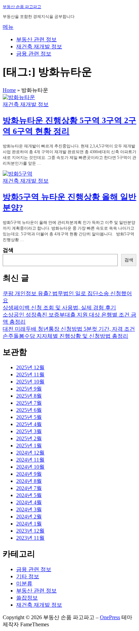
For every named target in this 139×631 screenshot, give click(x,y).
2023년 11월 (30, 538)
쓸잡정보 (27, 598)
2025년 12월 (30, 367)
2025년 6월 (29, 410)
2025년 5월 (29, 417)
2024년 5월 (29, 495)
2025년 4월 (29, 424)
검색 (8, 250)
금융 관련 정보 (33, 53)
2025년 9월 (29, 389)
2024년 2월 (29, 516)
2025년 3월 (29, 431)
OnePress (110, 617)
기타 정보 (27, 576)
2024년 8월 (29, 481)
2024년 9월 (29, 474)
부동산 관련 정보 (36, 39)
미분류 (24, 583)
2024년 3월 (29, 509)
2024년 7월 (29, 488)
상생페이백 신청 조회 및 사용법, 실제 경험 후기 (59, 307)
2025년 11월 (30, 374)
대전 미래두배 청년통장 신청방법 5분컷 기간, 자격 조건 (69, 329)
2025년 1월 (29, 445)
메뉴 (8, 27)
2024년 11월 (30, 460)
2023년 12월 (30, 531)
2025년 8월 (29, 396)
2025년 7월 (29, 403)
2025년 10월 (30, 381)
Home (9, 90)
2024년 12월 (30, 452)
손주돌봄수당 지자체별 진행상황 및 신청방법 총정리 (65, 336)
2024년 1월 (29, 524)
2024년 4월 (29, 502)
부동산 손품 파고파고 (22, 6)
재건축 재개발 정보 (39, 46)
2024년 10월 (30, 467)
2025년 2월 (29, 438)
